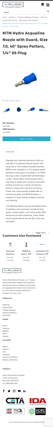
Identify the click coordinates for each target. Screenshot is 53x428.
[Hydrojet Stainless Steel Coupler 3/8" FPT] (10, 244)
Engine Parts (7, 307)
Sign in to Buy (26, 138)
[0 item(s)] (43, 3)
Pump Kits (6, 315)
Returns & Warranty (10, 360)
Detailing (6, 305)
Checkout (6, 354)
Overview (10, 151)
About (5, 333)
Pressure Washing (9, 312)
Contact (5, 336)
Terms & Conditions (10, 357)
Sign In (5, 346)
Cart (4, 352)
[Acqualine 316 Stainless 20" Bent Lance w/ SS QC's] (42, 244)
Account (6, 349)
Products (6, 328)
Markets (6, 331)
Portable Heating (9, 310)
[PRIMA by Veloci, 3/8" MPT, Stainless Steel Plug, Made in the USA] (26, 244)
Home (5, 325)
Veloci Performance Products (13, 5)
